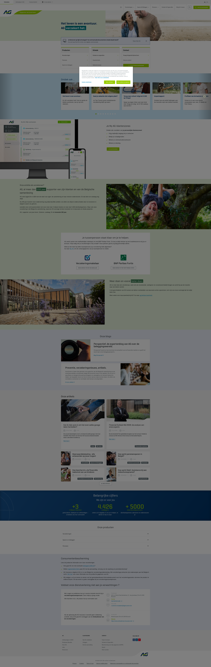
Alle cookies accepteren (123, 82)
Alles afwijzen (109, 82)
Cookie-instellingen (86, 82)
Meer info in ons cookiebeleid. (102, 77)
